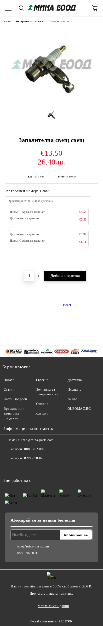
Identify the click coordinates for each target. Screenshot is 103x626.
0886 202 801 (34, 449)
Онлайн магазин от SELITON (51, 621)
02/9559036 (33, 458)
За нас (72, 399)
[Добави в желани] (94, 263)
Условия (41, 404)
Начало (7, 21)
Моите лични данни (53, 606)
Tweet (67, 305)
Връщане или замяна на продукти (14, 413)
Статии (9, 389)
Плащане (74, 389)
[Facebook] (8, 468)
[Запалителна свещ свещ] (51, 101)
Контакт (41, 413)
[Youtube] (19, 468)
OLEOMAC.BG (79, 408)
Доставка (75, 380)
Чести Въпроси (15, 399)
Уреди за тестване (59, 21)
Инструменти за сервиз (30, 21)
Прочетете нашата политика (52, 593)
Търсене (41, 380)
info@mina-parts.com (37, 440)
